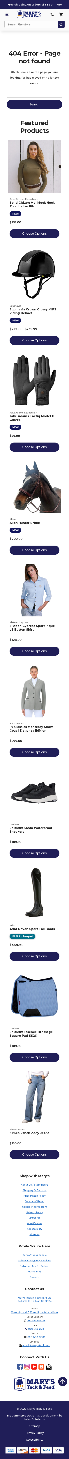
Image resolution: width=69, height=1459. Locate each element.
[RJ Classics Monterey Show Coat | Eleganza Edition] (34, 691)
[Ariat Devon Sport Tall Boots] (34, 893)
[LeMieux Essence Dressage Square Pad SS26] (34, 996)
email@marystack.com (36, 1345)
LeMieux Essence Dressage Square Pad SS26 (31, 1033)
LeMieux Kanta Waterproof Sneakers (31, 829)
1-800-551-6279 (36, 1320)
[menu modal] (6, 14)
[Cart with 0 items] (61, 14)
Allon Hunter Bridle (25, 523)
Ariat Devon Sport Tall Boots (32, 929)
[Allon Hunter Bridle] (34, 487)
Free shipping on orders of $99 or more (34, 4)
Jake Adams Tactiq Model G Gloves (32, 418)
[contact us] (52, 14)
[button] (62, 1381)
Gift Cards (34, 1217)
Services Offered (34, 1201)
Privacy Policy (34, 1212)
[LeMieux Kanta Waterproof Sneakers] (34, 792)
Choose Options (34, 233)
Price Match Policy (34, 1195)
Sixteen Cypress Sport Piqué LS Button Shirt (32, 627)
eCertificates (34, 1223)
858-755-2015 (36, 1328)
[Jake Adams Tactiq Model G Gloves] (34, 380)
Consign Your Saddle (34, 1255)
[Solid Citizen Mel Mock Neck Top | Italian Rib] (34, 166)
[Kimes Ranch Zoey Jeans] (34, 1097)
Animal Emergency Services (34, 1260)
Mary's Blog (34, 1271)
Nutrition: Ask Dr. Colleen (34, 1266)
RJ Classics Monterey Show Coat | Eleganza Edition (31, 728)
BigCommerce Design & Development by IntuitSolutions (34, 1417)
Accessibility (34, 1228)
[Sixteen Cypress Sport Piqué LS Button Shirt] (34, 590)
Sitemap (35, 1234)
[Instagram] (27, 1367)
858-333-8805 (36, 1337)
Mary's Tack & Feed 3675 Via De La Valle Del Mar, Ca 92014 (34, 1299)
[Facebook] (20, 1367)
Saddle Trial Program (34, 1206)
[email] (49, 1367)
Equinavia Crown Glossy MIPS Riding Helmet (33, 311)
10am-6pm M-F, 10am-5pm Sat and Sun (34, 1312)
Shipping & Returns (35, 1190)
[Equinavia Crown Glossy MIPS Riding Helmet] (34, 273)
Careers (34, 1277)
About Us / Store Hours (34, 1184)
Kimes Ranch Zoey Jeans (29, 1133)
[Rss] (41, 1367)
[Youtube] (34, 1367)
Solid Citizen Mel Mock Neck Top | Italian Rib (32, 204)
